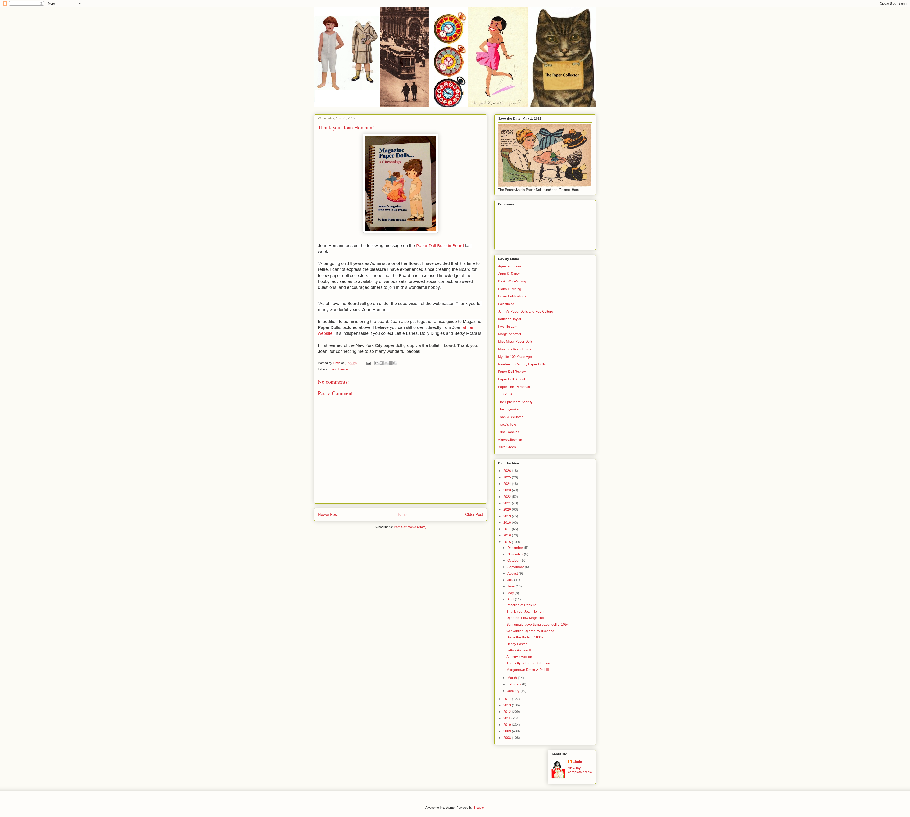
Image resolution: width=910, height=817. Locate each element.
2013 (507, 705)
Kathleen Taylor (509, 319)
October (513, 560)
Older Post (474, 515)
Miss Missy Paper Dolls (515, 341)
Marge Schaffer (509, 334)
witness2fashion (510, 439)
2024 (507, 484)
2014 (507, 699)
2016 (507, 535)
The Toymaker (509, 409)
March (512, 678)
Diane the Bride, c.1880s (524, 637)
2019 (507, 516)
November (515, 554)
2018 (507, 522)
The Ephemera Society (515, 402)
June (511, 586)
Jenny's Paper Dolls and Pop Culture (525, 311)
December (515, 547)
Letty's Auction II (518, 650)
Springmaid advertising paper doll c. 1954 (537, 624)
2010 (507, 724)
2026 (507, 470)
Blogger (478, 807)
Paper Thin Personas (514, 387)
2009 (507, 731)
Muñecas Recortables (514, 349)
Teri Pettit (505, 394)
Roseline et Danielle (521, 605)
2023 (507, 490)
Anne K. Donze (509, 274)
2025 (507, 477)
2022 (507, 497)
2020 (507, 509)
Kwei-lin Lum (507, 326)
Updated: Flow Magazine (525, 618)
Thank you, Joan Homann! (526, 611)
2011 (507, 718)
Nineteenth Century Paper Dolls (522, 364)
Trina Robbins (508, 432)
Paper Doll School (511, 379)
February (514, 684)
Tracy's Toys (507, 424)
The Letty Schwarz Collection (528, 663)
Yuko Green (507, 447)
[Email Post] (368, 363)
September (516, 567)
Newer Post (328, 515)
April (511, 599)
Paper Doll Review (512, 371)
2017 (507, 529)
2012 (507, 711)
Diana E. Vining (509, 289)
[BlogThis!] (381, 363)
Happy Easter (516, 644)
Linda (577, 761)
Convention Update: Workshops (530, 631)
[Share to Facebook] (390, 363)
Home (401, 515)
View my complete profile (580, 770)
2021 (507, 503)
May (511, 593)
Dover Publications (512, 296)
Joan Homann (338, 369)
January (513, 691)
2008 (507, 738)
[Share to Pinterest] (394, 363)
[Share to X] (385, 363)
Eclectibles (506, 304)
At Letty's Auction (519, 656)
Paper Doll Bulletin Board (440, 245)
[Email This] (376, 363)
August (513, 573)
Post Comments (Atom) (410, 527)
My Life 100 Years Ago (515, 357)
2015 (507, 542)
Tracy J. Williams (510, 417)
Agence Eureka (509, 266)
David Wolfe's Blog (512, 281)
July (510, 580)
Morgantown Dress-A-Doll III (527, 670)
